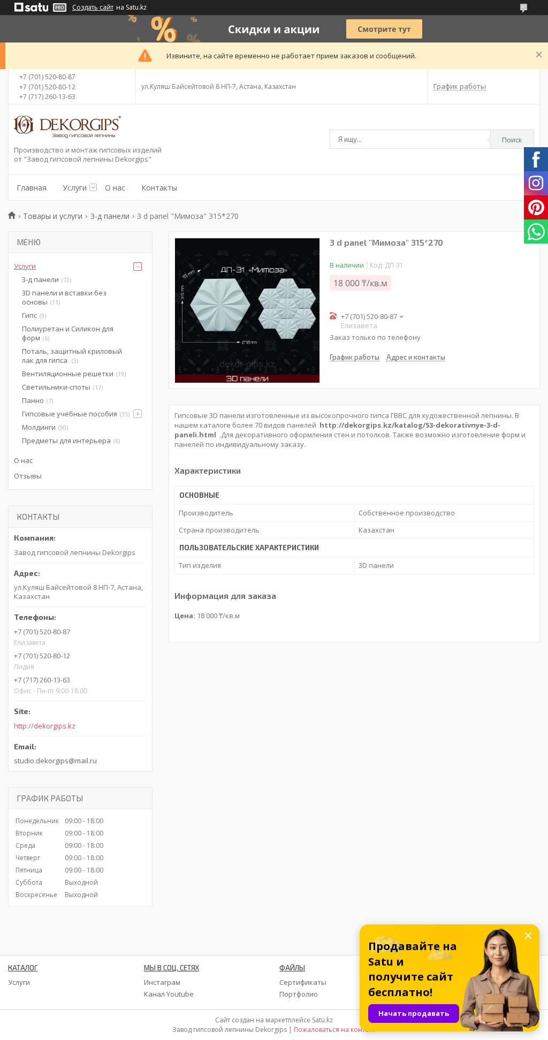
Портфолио (298, 994)
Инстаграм (162, 982)
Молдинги (39, 427)
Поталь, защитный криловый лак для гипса (72, 355)
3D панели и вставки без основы (64, 297)
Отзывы (28, 476)
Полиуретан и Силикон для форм (67, 333)
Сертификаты (302, 982)
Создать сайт (92, 7)
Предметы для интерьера (66, 440)
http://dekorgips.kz (44, 726)
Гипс (29, 315)
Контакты (159, 188)
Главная (32, 188)
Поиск (512, 140)
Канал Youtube (169, 994)
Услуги (75, 188)
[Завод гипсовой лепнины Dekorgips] (67, 127)
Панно (33, 400)
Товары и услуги (52, 216)
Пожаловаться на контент (335, 1029)
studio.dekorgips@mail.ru (55, 760)
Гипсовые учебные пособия (69, 414)
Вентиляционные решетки (67, 373)
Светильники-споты (56, 387)
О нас (115, 188)
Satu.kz (322, 1019)
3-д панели (110, 216)
